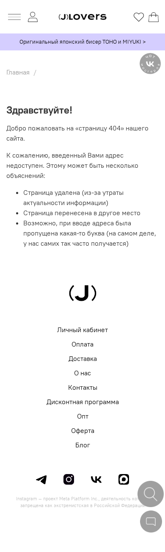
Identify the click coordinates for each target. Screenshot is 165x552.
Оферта (82, 430)
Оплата (83, 344)
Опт (82, 416)
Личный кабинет (82, 329)
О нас (82, 373)
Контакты (82, 387)
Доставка (83, 358)
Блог (82, 445)
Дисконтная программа (83, 401)
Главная (18, 72)
